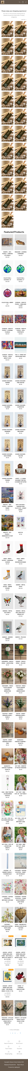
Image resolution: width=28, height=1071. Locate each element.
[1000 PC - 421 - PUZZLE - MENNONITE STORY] (7, 523)
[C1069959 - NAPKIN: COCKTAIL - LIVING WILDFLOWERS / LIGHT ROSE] (21, 887)
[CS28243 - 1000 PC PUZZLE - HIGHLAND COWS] (21, 293)
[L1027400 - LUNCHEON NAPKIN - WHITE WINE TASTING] (7, 915)
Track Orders (8, 1048)
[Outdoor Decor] (7, 166)
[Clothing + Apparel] (7, 80)
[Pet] (21, 166)
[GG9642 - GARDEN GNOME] (7, 627)
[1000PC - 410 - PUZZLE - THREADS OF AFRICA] (7, 242)
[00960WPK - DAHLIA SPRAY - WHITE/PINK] (7, 652)
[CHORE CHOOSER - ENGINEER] (7, 420)
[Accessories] (7, 27)
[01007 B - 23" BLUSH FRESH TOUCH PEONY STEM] (21, 1008)
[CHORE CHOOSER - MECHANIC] (21, 420)
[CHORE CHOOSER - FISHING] (7, 469)
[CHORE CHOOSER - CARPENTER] (21, 396)
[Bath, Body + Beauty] (7, 44)
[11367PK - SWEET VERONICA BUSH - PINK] (7, 730)
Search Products (8, 1043)
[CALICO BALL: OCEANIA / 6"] (7, 268)
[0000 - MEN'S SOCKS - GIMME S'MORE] (7, 575)
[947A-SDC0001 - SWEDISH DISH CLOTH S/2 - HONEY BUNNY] (21, 495)
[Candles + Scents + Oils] (7, 62)
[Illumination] (21, 115)
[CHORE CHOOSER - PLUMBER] (7, 396)
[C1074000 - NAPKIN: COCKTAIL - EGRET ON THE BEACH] (21, 861)
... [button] (17, 1033)
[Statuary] (21, 201)
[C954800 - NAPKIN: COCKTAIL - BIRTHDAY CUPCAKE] (7, 887)
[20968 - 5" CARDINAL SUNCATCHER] (21, 976)
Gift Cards (19, 1054)
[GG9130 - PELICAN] (21, 627)
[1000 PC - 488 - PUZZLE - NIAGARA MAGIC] (7, 495)
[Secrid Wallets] (21, 183)
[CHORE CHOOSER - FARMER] (7, 371)
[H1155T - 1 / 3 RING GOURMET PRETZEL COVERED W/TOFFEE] (21, 469)
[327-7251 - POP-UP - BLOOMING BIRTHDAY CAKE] (7, 809)
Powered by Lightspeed (14, 1067)
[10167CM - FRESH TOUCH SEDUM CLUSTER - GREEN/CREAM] (21, 676)
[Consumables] (21, 80)
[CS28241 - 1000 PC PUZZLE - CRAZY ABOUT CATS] (7, 345)
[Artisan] (21, 27)
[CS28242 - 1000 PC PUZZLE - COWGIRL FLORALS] (7, 319)
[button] (2, 2)
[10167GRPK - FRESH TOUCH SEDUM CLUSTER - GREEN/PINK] (7, 676)
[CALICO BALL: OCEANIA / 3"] (21, 268)
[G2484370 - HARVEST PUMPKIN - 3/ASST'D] (7, 756)
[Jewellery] (21, 132)
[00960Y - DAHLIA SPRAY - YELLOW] (21, 652)
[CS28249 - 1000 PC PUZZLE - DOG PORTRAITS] (21, 319)
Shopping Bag (8, 1054)
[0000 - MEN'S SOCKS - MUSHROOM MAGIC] (21, 549)
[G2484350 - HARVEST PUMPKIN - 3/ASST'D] (21, 730)
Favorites (19, 1048)
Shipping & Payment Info (10, 1064)
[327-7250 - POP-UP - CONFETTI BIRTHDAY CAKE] (21, 809)
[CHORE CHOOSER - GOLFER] (21, 444)
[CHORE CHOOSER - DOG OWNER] (7, 444)
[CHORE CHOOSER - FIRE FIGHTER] (21, 371)
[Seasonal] (7, 183)
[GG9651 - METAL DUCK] (21, 575)
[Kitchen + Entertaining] (7, 149)
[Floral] (7, 97)
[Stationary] (7, 201)
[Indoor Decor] (7, 132)
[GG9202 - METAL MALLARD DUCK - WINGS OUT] (21, 601)
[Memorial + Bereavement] (21, 149)
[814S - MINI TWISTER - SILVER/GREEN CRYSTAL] (7, 782)
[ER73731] (21, 523)
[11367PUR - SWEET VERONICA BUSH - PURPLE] (7, 704)
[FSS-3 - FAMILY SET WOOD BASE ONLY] (21, 345)
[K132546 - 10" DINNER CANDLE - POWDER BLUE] (7, 861)
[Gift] (21, 97)
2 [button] (12, 1033)
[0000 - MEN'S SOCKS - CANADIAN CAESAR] (7, 549)
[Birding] (21, 44)
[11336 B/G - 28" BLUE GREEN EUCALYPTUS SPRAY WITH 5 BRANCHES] (7, 1008)
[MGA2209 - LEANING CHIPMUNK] (21, 242)
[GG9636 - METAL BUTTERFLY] (7, 601)
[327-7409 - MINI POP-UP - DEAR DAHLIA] (21, 835)
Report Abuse (20, 1064)
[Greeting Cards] (7, 115)
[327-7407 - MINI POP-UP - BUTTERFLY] (21, 782)
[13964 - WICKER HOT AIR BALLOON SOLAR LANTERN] (21, 915)
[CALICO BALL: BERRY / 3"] (7, 293)
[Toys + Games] (7, 218)
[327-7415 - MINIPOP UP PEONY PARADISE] (21, 756)
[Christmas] (21, 62)
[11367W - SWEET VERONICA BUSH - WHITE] (21, 704)
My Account (19, 1043)
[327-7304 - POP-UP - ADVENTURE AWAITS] (7, 835)
